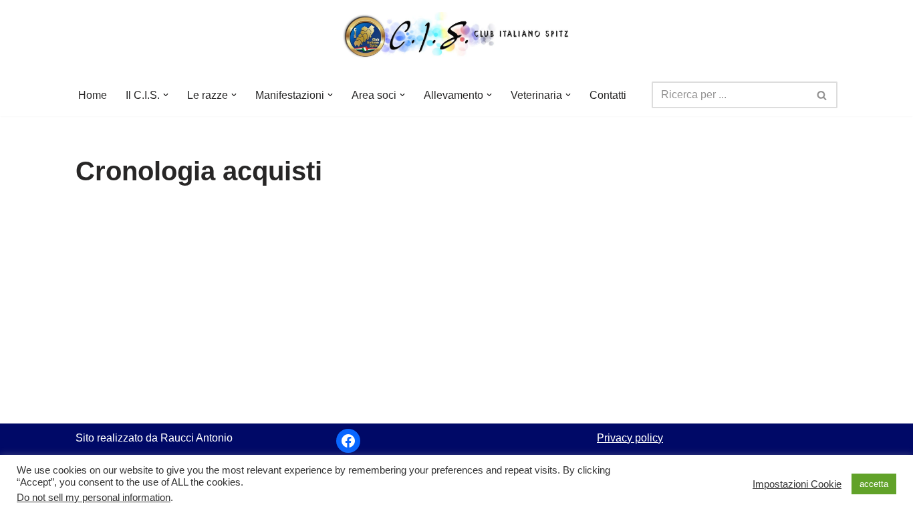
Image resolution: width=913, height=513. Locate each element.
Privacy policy (630, 438)
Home (92, 95)
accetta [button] (874, 484)
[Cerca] (822, 94)
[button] (165, 95)
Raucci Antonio (196, 438)
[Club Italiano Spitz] (456, 36)
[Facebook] (348, 441)
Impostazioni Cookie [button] (797, 484)
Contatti (608, 95)
